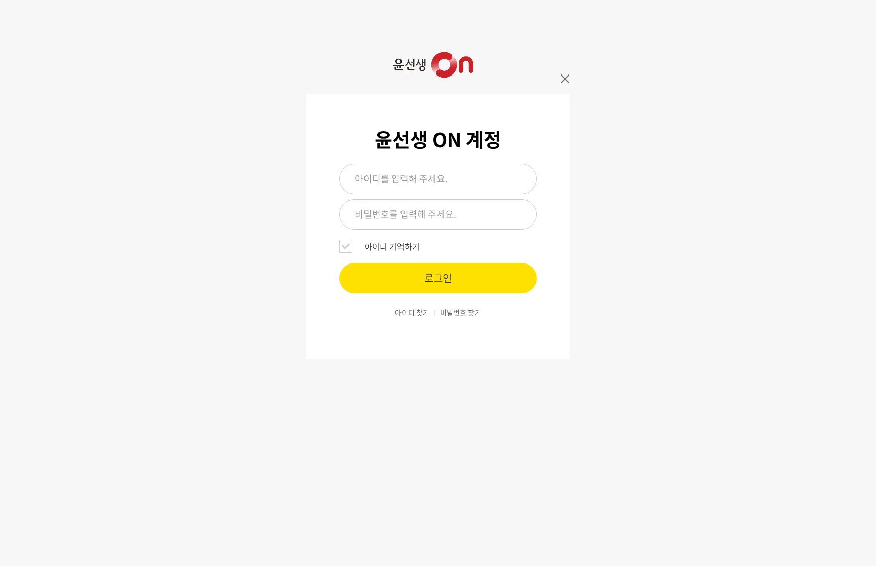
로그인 (438, 278)
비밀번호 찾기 (460, 312)
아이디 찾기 (412, 312)
